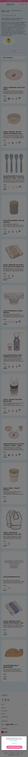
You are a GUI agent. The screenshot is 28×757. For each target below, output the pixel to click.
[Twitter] (5, 700)
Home (2, 704)
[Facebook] (3, 700)
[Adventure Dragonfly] (12, 366)
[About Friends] (5, 366)
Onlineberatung (4, 716)
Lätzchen (13, 29)
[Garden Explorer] (5, 98)
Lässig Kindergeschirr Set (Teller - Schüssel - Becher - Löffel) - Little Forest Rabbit (14, 444)
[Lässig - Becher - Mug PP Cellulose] (14, 475)
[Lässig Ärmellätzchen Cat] (14, 564)
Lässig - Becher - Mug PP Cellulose (11, 489)
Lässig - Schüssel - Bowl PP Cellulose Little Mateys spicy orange (12, 132)
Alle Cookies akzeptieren (14, 747)
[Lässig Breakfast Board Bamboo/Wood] (14, 653)
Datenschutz (12, 753)
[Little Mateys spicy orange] (5, 143)
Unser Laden (4, 710)
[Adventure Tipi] (16, 366)
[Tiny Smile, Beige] (12, 410)
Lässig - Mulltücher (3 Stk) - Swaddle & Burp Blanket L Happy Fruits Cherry (14, 622)
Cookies (17, 754)
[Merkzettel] (21, 4)
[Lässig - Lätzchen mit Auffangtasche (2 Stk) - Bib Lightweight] (14, 520)
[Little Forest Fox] (9, 98)
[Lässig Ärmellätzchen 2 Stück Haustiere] (14, 298)
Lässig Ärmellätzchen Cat (11, 577)
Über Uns (3, 707)
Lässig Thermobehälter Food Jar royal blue (13, 221)
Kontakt (3, 713)
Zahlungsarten (4, 721)
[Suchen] (19, 4)
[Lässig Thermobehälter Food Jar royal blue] (14, 208)
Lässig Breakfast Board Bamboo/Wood (10, 666)
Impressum (6, 753)
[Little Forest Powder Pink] (9, 276)
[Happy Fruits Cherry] (5, 231)
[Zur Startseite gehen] (10, 4)
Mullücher (24, 26)
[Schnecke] (5, 676)
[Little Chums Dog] (9, 588)
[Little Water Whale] (9, 187)
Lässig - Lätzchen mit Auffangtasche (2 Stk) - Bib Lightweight (12, 533)
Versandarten (4, 728)
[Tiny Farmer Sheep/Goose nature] (5, 187)
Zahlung (18, 753)
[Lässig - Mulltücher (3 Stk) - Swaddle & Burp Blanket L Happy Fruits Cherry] (14, 608)
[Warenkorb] (26, 4)
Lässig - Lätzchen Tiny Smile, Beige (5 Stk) (12, 400)
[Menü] (2, 4)
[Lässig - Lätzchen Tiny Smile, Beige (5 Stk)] (14, 387)
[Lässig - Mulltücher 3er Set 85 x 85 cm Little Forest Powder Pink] (14, 252)
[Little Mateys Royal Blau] (16, 98)
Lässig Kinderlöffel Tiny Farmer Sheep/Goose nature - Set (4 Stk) (13, 177)
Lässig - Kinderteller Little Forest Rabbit (14, 88)
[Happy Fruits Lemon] (9, 231)
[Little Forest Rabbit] (12, 98)
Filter (15, 51)
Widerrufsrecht (12, 754)
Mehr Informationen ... (14, 740)
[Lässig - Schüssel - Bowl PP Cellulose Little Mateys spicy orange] (14, 119)
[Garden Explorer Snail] (9, 322)
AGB (22, 753)
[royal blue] (12, 231)
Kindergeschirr (10, 25)
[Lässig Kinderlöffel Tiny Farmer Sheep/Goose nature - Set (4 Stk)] (14, 163)
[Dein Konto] (23, 4)
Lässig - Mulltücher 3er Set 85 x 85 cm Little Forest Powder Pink (13, 265)
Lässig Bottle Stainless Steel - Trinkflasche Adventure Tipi (13, 356)
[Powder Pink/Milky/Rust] (5, 276)
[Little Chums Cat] (5, 588)
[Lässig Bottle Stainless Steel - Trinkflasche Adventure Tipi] (14, 342)
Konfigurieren (14, 743)
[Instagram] (8, 700)
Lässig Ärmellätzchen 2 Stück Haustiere (12, 311)
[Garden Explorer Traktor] (12, 322)
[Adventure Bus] (9, 366)
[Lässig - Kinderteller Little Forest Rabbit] (14, 75)
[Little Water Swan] (13, 187)
